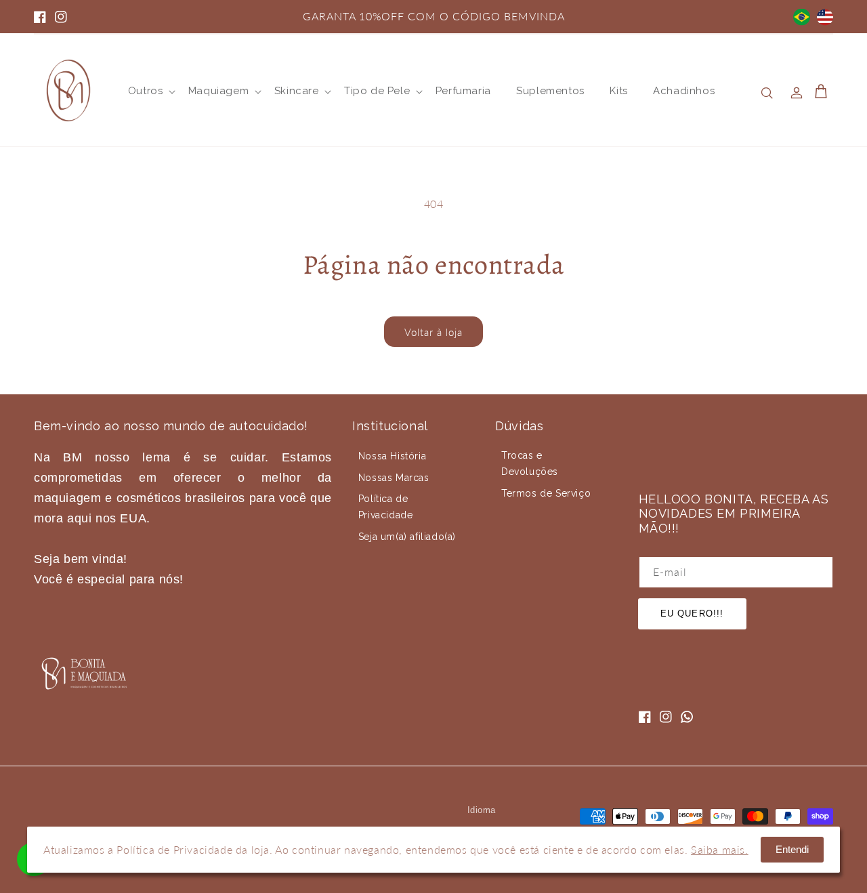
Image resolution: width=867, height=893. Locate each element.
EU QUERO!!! (691, 613)
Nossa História (392, 456)
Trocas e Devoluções (529, 463)
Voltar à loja (433, 332)
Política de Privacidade (385, 506)
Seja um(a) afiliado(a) (407, 536)
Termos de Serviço (546, 493)
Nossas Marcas (393, 477)
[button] (145, 91)
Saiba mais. (719, 849)
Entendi (792, 849)
